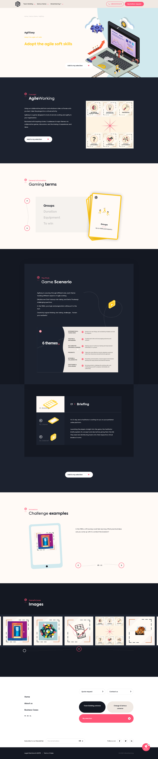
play (77, 349)
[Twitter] (126, 741)
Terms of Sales (49, 753)
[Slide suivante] (121, 565)
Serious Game (41, 4)
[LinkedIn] (131, 741)
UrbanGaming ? (55, 4)
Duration (50, 212)
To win (48, 223)
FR (25, 716)
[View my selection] (146, 747)
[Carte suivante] (27, 228)
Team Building (28, 4)
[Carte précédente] (27, 201)
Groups (49, 206)
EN (28, 716)
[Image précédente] (24, 650)
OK (80, 741)
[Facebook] (120, 741)
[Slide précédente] (78, 565)
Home (26, 16)
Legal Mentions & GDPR (32, 753)
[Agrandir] (17, 631)
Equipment (52, 217)
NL (30, 716)
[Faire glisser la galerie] (79, 648)
